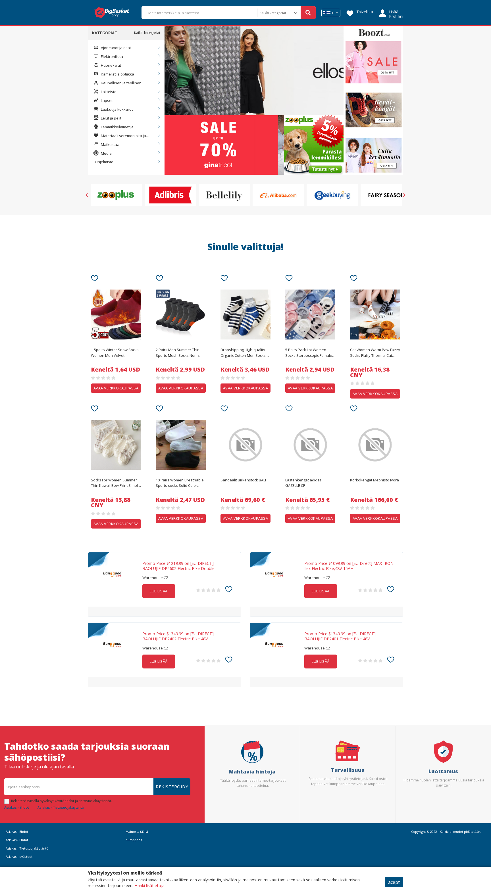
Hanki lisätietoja (149, 885)
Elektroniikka (111, 56)
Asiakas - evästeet (19, 856)
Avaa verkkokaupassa (116, 388)
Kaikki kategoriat (147, 32)
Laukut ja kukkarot (116, 109)
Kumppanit (134, 840)
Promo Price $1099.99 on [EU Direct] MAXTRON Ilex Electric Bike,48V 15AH (349, 566)
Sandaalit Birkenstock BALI (243, 480)
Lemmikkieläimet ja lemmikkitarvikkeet (113, 127)
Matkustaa (109, 144)
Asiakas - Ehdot (16, 807)
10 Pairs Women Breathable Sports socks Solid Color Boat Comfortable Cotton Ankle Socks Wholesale (180, 483)
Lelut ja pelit (110, 118)
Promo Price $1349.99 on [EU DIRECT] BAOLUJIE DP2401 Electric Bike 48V (340, 636)
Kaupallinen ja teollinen (121, 82)
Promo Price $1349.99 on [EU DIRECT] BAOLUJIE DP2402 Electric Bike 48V (178, 636)
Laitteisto (108, 91)
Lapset (106, 100)
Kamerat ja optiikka (117, 74)
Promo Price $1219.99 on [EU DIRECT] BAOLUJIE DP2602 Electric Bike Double (178, 566)
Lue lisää (159, 591)
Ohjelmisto (104, 161)
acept (394, 882)
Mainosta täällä (137, 831)
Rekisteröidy (172, 786)
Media (106, 153)
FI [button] (333, 13)
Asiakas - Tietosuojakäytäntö (61, 807)
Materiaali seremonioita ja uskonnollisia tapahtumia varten (121, 136)
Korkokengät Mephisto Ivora (374, 480)
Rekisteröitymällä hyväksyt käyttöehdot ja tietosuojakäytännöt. (61, 800)
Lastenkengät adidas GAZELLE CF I (303, 482)
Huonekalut (110, 65)
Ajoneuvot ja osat (115, 47)
